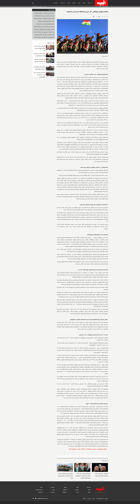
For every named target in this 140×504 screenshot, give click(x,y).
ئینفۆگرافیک (64, 492)
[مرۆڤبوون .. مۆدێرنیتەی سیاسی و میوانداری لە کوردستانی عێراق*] (100, 467)
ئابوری (68, 3)
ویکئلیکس (64, 489)
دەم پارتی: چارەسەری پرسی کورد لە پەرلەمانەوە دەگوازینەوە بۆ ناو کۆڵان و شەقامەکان (36, 16)
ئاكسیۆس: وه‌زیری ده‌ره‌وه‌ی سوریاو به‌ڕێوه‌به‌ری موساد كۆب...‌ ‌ (39, 48)
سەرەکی (106, 498)
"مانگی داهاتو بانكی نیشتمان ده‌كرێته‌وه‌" (46, 21)
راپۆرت (84, 3)
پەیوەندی (40, 6)
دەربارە (45, 6)
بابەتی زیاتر (105, 460)
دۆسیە (41, 487)
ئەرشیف (84, 498)
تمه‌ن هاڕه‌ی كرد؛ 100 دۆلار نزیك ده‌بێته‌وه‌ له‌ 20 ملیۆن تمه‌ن (42, 37)
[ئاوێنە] (101, 3)
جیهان (89, 492)
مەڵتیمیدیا (56, 3)
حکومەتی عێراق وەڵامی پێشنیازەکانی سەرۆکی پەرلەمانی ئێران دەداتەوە (39, 29)
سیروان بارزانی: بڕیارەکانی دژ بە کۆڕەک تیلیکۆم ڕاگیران (43, 13)
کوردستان (88, 487)
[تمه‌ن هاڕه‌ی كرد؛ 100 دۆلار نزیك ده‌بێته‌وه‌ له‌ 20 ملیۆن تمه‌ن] (50, 60)
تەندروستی (62, 3)
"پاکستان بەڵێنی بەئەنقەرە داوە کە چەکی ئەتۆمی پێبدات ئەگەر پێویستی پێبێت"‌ (65, 476)
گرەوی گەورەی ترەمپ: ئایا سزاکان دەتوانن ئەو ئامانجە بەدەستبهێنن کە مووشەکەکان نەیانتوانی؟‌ (82, 476)
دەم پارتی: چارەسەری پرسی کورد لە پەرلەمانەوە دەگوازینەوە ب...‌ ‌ (39, 75)
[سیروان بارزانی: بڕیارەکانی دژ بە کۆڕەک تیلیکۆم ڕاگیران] (50, 68)
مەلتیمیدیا (53, 487)
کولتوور (73, 3)
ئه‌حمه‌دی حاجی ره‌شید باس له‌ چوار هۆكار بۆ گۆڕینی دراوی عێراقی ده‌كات (39, 26)
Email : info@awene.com (100, 492)
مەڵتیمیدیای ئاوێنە (39, 489)
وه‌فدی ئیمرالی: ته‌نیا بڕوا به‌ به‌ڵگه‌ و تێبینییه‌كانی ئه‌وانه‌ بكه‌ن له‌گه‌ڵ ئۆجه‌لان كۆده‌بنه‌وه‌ (36, 35)
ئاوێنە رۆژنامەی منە (35, 6)
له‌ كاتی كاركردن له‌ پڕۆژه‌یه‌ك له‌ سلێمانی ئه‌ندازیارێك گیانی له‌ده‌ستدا (40, 18)
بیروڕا (79, 3)
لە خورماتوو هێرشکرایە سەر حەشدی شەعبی (45, 24)
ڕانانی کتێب (52, 492)
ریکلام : (42, 498)
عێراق (89, 489)
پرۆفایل (65, 487)
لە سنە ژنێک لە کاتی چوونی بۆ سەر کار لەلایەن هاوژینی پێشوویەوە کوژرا (39, 32)
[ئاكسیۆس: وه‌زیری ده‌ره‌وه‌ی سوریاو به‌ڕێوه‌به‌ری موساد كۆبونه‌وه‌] (50, 47)
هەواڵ (89, 3)
